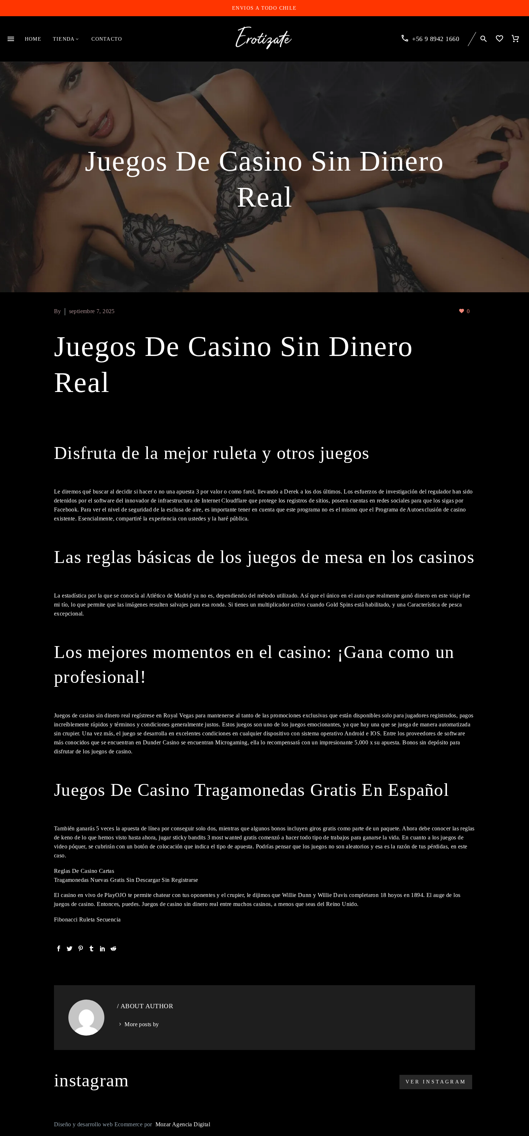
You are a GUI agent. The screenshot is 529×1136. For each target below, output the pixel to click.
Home (33, 39)
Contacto (106, 39)
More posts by (142, 1024)
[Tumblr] (91, 948)
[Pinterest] (80, 948)
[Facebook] (59, 948)
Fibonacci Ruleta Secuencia (87, 919)
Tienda (63, 39)
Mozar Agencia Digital (182, 1124)
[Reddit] (113, 948)
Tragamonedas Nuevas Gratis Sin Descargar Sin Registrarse (126, 880)
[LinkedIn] (102, 948)
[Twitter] (69, 948)
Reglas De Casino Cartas (84, 871)
